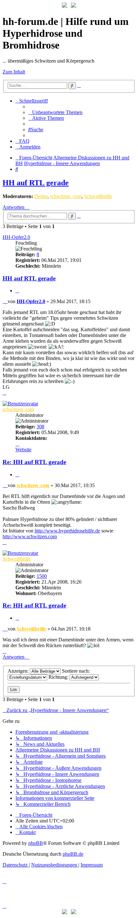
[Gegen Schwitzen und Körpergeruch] (73, 6)
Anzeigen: (19, 671)
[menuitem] (55, 112)
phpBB (35, 843)
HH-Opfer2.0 (16, 237)
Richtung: (59, 677)
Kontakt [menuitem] (27, 832)
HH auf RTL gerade (36, 183)
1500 (42, 576)
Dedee (40, 196)
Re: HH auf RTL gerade (34, 462)
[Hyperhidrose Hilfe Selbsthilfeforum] (64, 6)
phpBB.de (73, 854)
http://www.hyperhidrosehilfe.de (67, 530)
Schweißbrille (98, 196)
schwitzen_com (66, 196)
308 (40, 426)
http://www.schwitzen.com (30, 536)
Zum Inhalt (14, 71)
